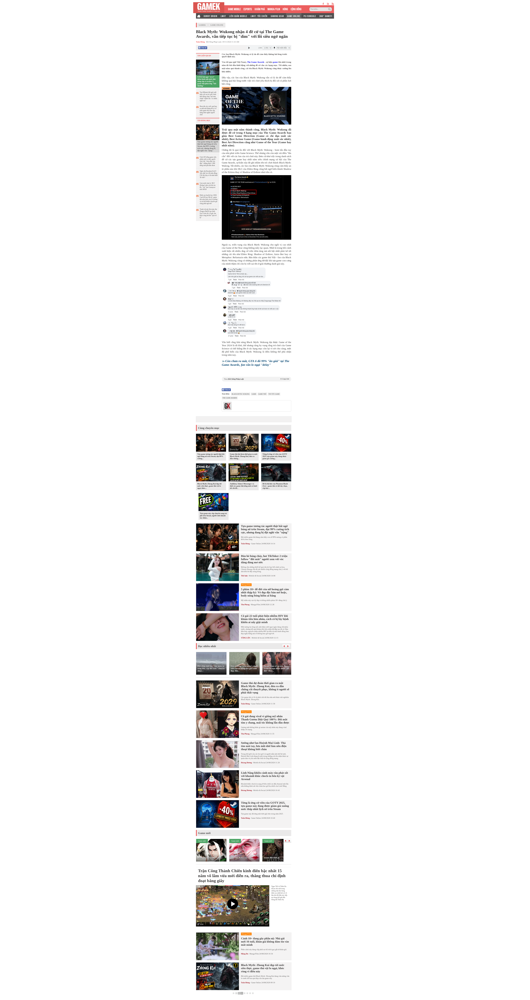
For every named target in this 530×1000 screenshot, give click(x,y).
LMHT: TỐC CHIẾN (259, 15)
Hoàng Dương (246, 763)
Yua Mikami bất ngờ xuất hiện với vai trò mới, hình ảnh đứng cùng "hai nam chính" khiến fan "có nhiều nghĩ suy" (208, 96)
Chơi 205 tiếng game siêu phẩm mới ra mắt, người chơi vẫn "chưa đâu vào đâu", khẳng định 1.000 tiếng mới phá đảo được (208, 161)
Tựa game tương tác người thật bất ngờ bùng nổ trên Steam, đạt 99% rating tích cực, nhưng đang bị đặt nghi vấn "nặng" (207, 146)
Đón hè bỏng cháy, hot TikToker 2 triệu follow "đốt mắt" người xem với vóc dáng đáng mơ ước (264, 559)
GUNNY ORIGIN (210, 15)
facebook (323, 4)
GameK (202, 25)
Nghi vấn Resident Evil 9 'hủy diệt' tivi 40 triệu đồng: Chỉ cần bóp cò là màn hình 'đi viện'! (209, 174)
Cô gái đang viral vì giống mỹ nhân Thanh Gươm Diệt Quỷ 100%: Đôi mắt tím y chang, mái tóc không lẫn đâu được (265, 719)
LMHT (223, 15)
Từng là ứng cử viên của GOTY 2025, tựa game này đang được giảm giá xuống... (275, 456)
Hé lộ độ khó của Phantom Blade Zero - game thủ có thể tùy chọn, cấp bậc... (275, 486)
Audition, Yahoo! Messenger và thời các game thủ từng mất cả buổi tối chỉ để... (243, 486)
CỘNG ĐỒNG (296, 9)
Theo (256, 379)
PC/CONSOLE (310, 15)
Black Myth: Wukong (241, 394)
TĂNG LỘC (245, 638)
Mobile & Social (255, 576)
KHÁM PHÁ (260, 9)
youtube (328, 4)
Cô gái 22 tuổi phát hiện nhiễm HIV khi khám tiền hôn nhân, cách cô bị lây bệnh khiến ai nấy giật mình (265, 619)
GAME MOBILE (234, 9)
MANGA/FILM (273, 9)
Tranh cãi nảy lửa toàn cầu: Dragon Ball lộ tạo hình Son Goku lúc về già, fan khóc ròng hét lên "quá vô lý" (208, 213)
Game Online (216, 25)
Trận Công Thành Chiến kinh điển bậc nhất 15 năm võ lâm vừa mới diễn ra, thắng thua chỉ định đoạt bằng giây (242, 875)
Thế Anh (244, 576)
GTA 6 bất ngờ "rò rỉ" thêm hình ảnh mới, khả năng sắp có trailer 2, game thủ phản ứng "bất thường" (206, 81)
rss (333, 4)
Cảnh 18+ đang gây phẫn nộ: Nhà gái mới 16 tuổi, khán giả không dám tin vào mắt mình (265, 941)
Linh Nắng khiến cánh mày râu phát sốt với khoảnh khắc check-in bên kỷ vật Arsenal (264, 776)
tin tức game (274, 394)
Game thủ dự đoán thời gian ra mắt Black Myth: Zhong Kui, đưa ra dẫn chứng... (243, 456)
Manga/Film (255, 605)
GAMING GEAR (277, 15)
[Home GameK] (199, 16)
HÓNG (285, 9)
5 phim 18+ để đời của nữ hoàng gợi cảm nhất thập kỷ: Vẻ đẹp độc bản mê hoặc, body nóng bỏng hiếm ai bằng (265, 592)
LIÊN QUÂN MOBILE (238, 15)
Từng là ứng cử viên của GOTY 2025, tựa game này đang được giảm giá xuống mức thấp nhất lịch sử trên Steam (265, 806)
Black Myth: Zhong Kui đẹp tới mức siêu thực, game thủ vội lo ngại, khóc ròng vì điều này (262, 968)
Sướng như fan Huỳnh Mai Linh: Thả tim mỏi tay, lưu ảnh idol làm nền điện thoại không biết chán (263, 746)
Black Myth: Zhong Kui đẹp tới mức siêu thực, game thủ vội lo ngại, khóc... (209, 486)
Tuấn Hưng (245, 544)
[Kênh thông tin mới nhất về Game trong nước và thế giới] (208, 7)
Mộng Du (244, 954)
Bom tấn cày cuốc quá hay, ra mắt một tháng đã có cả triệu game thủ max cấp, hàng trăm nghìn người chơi (208, 110)
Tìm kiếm (330, 9)
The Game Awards (255, 62)
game (275, 62)
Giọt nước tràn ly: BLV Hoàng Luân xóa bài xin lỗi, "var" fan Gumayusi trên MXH (207, 186)
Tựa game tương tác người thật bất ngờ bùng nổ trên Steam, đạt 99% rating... (210, 456)
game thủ (262, 394)
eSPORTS (247, 9)
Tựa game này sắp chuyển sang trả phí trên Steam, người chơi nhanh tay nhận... (213, 515)
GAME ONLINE (293, 15)
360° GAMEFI (325, 15)
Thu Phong (245, 605)
